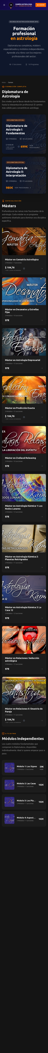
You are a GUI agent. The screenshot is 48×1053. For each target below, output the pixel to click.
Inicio (4, 82)
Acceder (41, 5)
